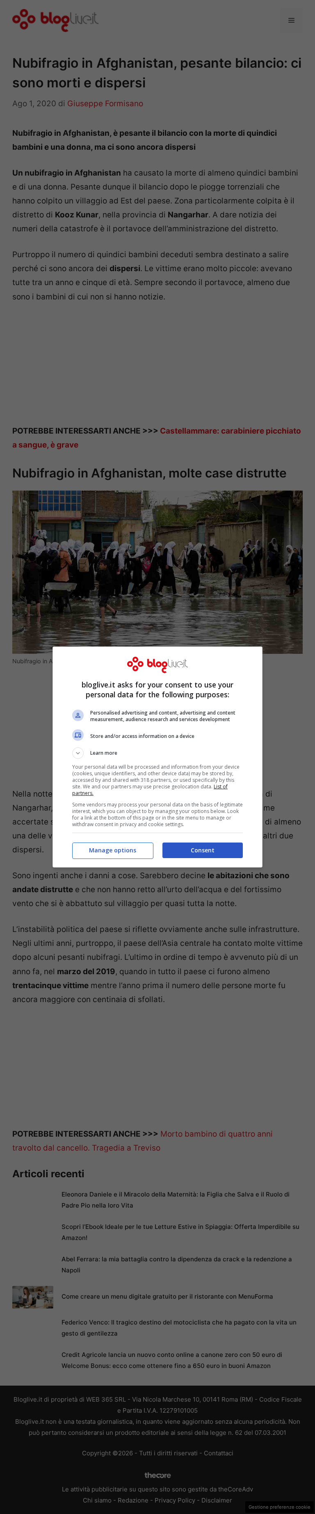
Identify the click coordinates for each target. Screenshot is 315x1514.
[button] (157, 753)
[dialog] (157, 757)
